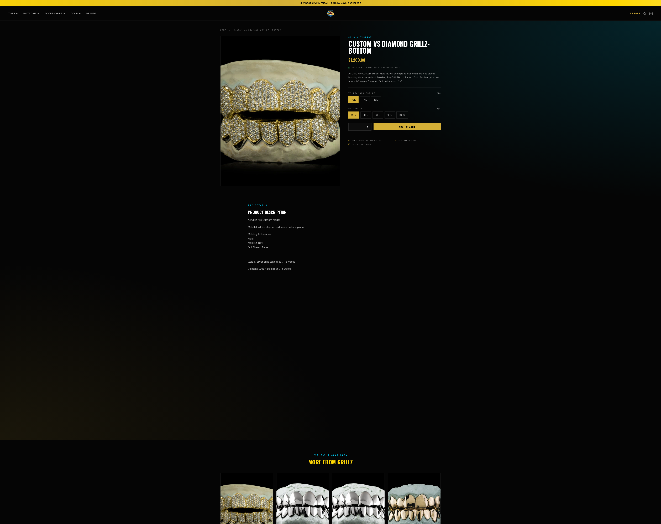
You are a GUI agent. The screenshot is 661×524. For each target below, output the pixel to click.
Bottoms (29, 13)
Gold (74, 13)
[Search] (645, 13)
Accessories (53, 13)
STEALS (635, 13)
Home (223, 30)
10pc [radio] (402, 115)
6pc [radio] (377, 115)
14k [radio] (365, 99)
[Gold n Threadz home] (330, 13)
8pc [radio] (389, 115)
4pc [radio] (365, 115)
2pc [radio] (353, 115)
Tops (11, 13)
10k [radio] (353, 99)
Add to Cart (407, 126)
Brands (91, 13)
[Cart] (651, 13)
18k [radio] (376, 99)
